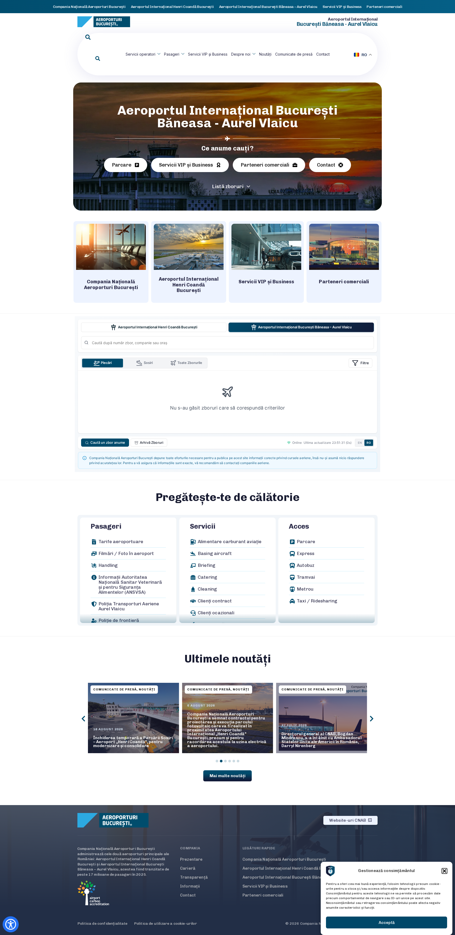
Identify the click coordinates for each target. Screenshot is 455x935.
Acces (299, 526)
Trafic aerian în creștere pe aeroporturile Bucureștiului (309, 743)
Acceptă (387, 922)
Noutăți (265, 54)
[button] (444, 871)
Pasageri (171, 54)
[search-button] (97, 59)
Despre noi (240, 54)
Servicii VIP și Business (208, 54)
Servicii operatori (140, 54)
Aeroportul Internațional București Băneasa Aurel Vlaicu (298, 877)
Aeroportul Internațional (353, 19)
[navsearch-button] (88, 37)
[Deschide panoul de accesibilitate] (11, 924)
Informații (190, 886)
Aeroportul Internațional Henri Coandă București (291, 868)
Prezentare (191, 859)
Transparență (194, 877)
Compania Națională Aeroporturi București (284, 859)
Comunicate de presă (294, 54)
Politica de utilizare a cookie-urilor (165, 923)
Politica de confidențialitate (102, 923)
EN (360, 443)
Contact (323, 54)
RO (369, 443)
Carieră (187, 868)
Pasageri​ (106, 526)
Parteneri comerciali (263, 895)
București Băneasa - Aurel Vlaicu (337, 24)
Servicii (202, 526)
